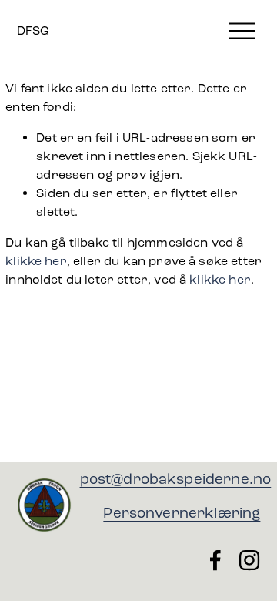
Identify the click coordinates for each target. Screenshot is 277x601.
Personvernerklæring (181, 513)
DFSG (33, 30)
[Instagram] (249, 560)
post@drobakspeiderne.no (176, 479)
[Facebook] (215, 560)
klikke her (36, 260)
